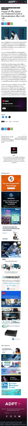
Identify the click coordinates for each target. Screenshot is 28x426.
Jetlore (6, 121)
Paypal (10, 121)
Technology (7, 5)
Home (2, 5)
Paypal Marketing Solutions (7, 49)
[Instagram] (11, 416)
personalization (16, 121)
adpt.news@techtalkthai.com (15, 412)
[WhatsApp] (11, 23)
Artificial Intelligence (14, 5)
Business (14, 7)
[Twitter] (5, 23)
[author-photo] (14, 153)
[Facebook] (2, 23)
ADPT (3, 20)
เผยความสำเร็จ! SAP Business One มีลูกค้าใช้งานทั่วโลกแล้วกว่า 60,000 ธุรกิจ (21, 138)
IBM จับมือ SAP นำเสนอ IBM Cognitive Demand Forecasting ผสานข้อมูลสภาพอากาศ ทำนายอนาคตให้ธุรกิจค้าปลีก (7, 139)
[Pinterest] (8, 23)
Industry (18, 7)
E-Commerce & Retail (5, 9)
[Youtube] (19, 416)
